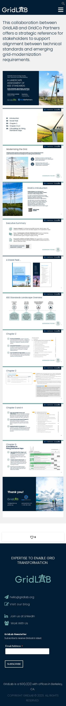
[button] (63, 3)
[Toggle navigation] (60, 10)
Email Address (14, 646)
